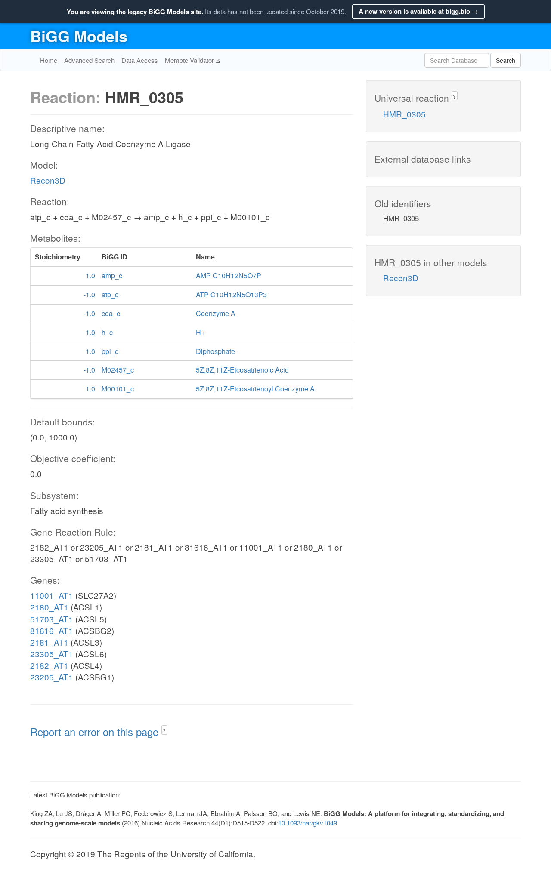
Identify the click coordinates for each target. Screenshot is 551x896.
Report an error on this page (95, 731)
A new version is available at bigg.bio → (418, 11)
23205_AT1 (51, 677)
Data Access (139, 60)
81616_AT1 (51, 630)
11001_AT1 (51, 595)
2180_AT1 (49, 607)
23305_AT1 (51, 653)
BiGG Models (78, 36)
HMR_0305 (404, 114)
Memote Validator (190, 60)
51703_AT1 (51, 619)
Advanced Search (89, 60)
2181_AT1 (49, 642)
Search (505, 60)
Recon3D (47, 180)
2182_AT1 (49, 665)
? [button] (164, 730)
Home (48, 60)
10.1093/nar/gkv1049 (307, 822)
